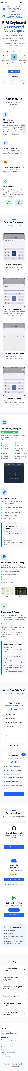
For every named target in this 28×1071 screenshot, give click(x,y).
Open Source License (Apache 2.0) (9, 1052)
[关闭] (25, 9)
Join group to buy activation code (14, 17)
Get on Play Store (16, 16)
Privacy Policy (4, 1054)
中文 (21, 2)
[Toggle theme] (16, 2)
